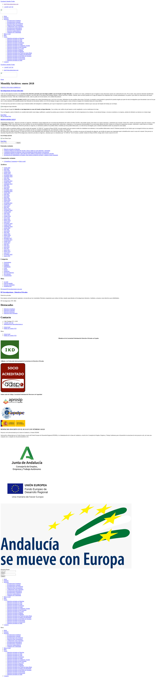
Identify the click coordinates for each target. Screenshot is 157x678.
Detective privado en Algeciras (12, 149)
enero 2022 (7, 201)
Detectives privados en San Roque (16, 620)
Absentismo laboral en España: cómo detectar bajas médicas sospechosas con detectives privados (29, 153)
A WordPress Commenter (10, 161)
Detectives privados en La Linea (15, 611)
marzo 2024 (7, 179)
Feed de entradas (8, 283)
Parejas (6, 269)
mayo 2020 (7, 214)
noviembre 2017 (8, 239)
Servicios (6, 582)
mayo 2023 (7, 187)
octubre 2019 (7, 216)
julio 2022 (6, 194)
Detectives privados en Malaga (15, 613)
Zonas (5, 599)
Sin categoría (7, 274)
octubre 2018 (7, 225)
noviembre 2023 (8, 181)
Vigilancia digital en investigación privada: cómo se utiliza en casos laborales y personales (27, 150)
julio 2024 (6, 178)
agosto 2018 (7, 228)
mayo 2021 (7, 206)
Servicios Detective (9, 272)
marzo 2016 (7, 256)
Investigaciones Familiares (14, 583)
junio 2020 (6, 213)
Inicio (5, 579)
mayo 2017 (7, 247)
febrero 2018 (7, 235)
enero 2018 (7, 237)
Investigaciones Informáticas (14, 591)
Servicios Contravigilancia (14, 594)
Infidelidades (7, 266)
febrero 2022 (7, 200)
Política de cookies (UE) (10, 328)
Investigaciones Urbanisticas (14, 592)
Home (2, 79)
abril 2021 (6, 207)
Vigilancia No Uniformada (14, 595)
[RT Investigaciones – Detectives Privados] (11, 289)
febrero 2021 (7, 209)
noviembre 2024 (8, 175)
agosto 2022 (7, 192)
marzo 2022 (7, 198)
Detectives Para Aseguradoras (15, 588)
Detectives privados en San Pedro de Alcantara (19, 619)
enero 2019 (7, 222)
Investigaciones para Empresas (15, 586)
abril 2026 (6, 169)
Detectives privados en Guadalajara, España (18, 608)
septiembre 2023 (8, 184)
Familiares (6, 265)
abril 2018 (6, 232)
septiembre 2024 (8, 176)
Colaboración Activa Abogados (15, 589)
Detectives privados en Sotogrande (16, 622)
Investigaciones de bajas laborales (12, 91)
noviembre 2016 (8, 254)
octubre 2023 (7, 182)
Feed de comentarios (9, 284)
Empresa (6, 580)
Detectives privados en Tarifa (14, 623)
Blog (5, 598)
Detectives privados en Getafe (15, 607)
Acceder (6, 282)
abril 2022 (6, 197)
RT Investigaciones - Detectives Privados (14, 292)
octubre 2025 (7, 172)
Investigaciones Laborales (14, 585)
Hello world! (22, 161)
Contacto (6, 624)
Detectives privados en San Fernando (16, 610)
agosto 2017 (7, 242)
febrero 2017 (7, 251)
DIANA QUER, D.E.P (8, 119)
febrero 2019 (7, 220)
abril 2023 (6, 188)
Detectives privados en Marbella (15, 614)
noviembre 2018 (8, 223)
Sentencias (6, 271)
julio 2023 (6, 185)
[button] (78, 331)
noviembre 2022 (8, 189)
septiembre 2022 (8, 191)
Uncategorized (7, 275)
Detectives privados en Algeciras (15, 601)
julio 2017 (6, 244)
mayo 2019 (7, 217)
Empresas (6, 263)
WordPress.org (8, 286)
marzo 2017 (7, 250)
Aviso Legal (7, 327)
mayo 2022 (7, 195)
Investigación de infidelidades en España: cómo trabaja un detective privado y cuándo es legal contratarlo (31, 155)
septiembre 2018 (8, 226)
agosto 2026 (7, 167)
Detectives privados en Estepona (15, 605)
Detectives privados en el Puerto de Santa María (19, 616)
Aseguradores (7, 262)
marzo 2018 (7, 234)
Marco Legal (7, 597)
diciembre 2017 (8, 238)
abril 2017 (6, 248)
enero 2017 (7, 253)
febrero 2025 (7, 173)
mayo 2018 (7, 231)
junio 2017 (6, 245)
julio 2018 (6, 229)
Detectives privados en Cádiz (14, 602)
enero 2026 (7, 170)
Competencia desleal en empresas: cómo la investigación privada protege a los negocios (26, 152)
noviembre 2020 (8, 210)
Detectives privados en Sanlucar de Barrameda (19, 617)
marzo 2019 (7, 219)
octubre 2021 (7, 204)
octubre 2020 (7, 212)
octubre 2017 (7, 241)
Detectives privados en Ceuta (14, 604)
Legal (5, 268)
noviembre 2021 (8, 203)
